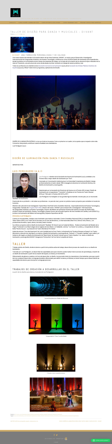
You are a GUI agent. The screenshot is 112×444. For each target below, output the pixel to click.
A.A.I (15, 414)
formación (51, 415)
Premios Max (43, 178)
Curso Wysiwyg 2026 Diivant (51, 22)
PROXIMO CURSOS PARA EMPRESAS (90, 22)
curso (18, 414)
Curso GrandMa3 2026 (70, 22)
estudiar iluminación (48, 414)
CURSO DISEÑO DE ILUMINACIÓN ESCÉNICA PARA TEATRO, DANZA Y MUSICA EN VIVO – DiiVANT (80, 421)
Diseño (38, 415)
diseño (28, 414)
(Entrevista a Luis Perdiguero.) (22, 216)
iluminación (59, 414)
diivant (23, 34)
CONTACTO (12, 22)
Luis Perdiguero (44, 177)
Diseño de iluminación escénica (36, 414)
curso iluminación (23, 414)
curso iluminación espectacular (30, 415)
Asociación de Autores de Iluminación (50, 66)
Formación (55, 414)
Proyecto (32, 208)
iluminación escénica (63, 415)
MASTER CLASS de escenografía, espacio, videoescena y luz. (24, 421)
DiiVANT (16, 55)
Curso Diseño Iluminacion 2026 (29, 22)
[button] (100, 440)
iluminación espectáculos (73, 415)
